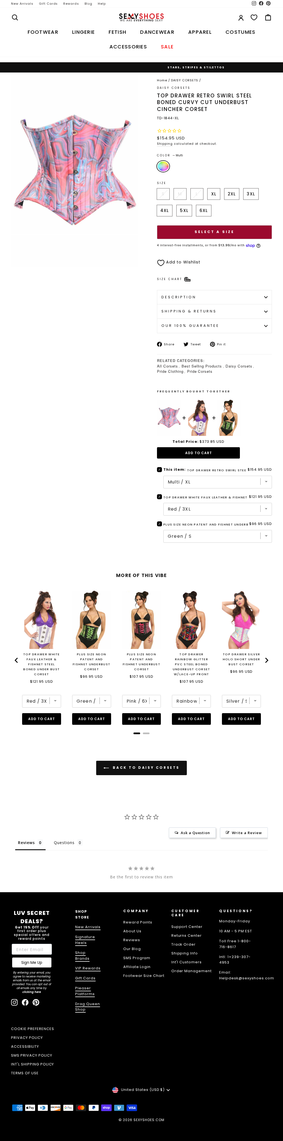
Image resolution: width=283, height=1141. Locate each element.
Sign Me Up (31, 962)
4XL (164, 210)
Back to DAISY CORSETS (145, 767)
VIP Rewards (88, 968)
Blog (88, 3)
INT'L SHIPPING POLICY (32, 1064)
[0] (254, 17)
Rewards (71, 3)
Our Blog (132, 948)
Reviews (131, 940)
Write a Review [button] (247, 832)
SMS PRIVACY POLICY (31, 1055)
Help (102, 3)
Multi (163, 166)
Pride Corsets (200, 371)
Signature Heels (85, 939)
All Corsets (167, 366)
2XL (232, 194)
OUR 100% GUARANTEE (190, 325)
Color (170, 155)
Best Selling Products (202, 366)
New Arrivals (22, 3)
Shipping (165, 143)
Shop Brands (82, 955)
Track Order (183, 944)
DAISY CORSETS (184, 80)
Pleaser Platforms (85, 991)
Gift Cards (48, 3)
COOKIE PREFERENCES (32, 1028)
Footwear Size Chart (144, 975)
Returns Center (186, 935)
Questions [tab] (64, 842)
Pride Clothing (170, 371)
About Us (132, 931)
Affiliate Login (137, 966)
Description (178, 297)
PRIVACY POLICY (27, 1037)
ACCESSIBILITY (25, 1046)
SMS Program (137, 958)
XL (213, 194)
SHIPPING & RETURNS (189, 311)
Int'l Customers (186, 962)
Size (161, 183)
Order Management (191, 971)
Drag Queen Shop (87, 1006)
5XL (184, 210)
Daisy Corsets (239, 366)
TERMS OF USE (25, 1073)
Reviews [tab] (26, 842)
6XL (204, 210)
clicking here (31, 992)
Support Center (187, 926)
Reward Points (138, 922)
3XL (251, 194)
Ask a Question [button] (195, 832)
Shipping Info (184, 953)
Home (162, 80)
